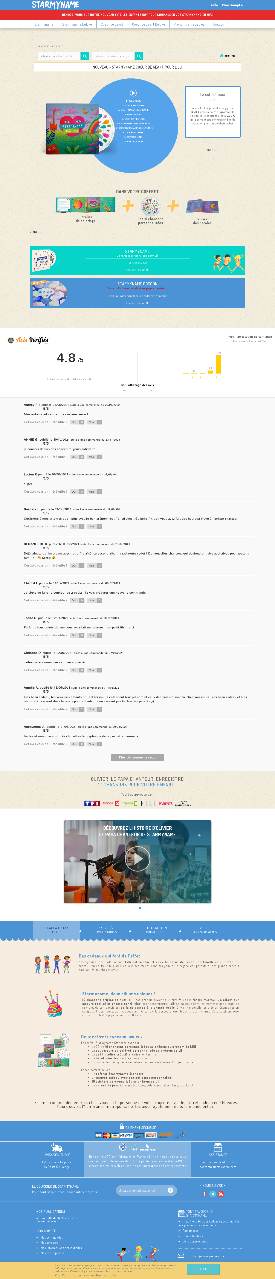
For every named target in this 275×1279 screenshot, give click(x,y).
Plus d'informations (68, 1275)
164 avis (37, 232)
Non (95, 422)
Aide (214, 5)
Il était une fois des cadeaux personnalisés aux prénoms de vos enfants (209, 1223)
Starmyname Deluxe (77, 24)
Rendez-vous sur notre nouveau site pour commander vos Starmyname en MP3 (137, 15)
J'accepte (203, 1269)
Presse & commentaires (105, 930)
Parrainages (191, 1230)
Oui (77, 422)
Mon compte (46, 1231)
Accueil (230, 56)
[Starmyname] (58, 5)
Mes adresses (49, 1242)
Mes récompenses (52, 1253)
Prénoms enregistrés (189, 24)
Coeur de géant (112, 24)
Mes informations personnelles (61, 1248)
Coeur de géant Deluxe (148, 24)
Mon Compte (232, 5)
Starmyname (43, 24)
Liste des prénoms (195, 1241)
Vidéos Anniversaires (205, 930)
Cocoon (218, 24)
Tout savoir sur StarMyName (199, 1213)
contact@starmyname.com (206, 1256)
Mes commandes (52, 1237)
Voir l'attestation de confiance (250, 337)
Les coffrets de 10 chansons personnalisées (57, 1219)
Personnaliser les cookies (101, 1275)
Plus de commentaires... (137, 757)
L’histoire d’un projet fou (155, 930)
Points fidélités (193, 1236)
